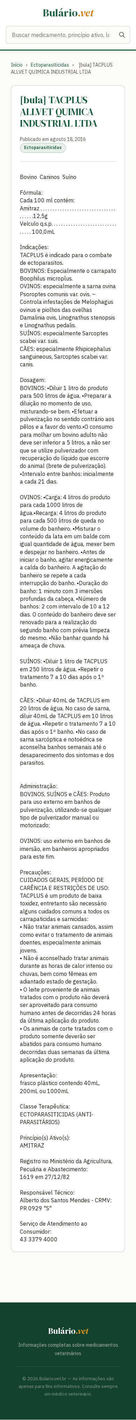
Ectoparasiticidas (50, 65)
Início (17, 65)
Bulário (68, 13)
